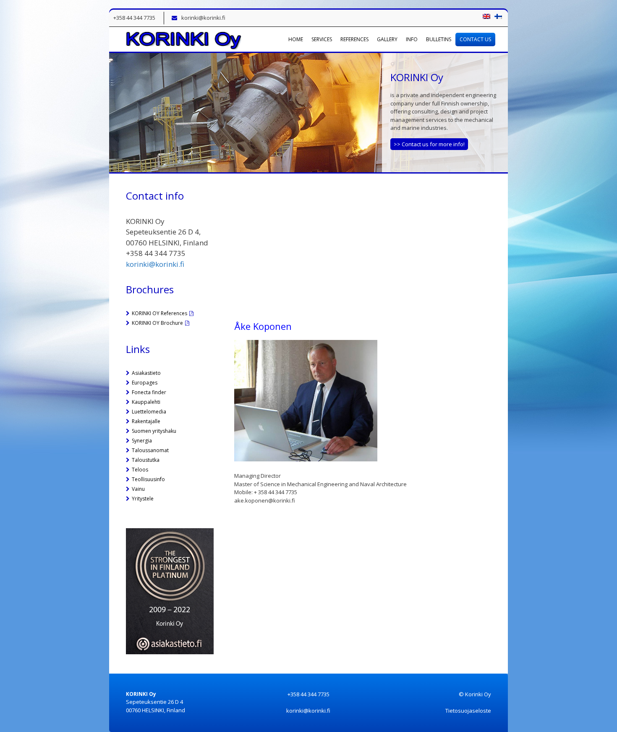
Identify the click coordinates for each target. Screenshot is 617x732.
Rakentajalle (146, 421)
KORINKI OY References (159, 313)
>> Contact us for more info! (429, 144)
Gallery (387, 39)
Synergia (142, 440)
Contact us (475, 39)
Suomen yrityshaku (154, 430)
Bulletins (438, 39)
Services (321, 39)
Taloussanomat (150, 450)
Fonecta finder (149, 392)
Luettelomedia (149, 411)
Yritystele (143, 498)
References (354, 39)
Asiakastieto (146, 373)
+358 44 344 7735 (134, 17)
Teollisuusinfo (148, 479)
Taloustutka (145, 459)
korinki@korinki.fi (203, 17)
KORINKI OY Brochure (157, 323)
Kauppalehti (146, 401)
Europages (144, 382)
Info (412, 39)
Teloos (140, 469)
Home (295, 39)
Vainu (138, 488)
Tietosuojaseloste (468, 710)
